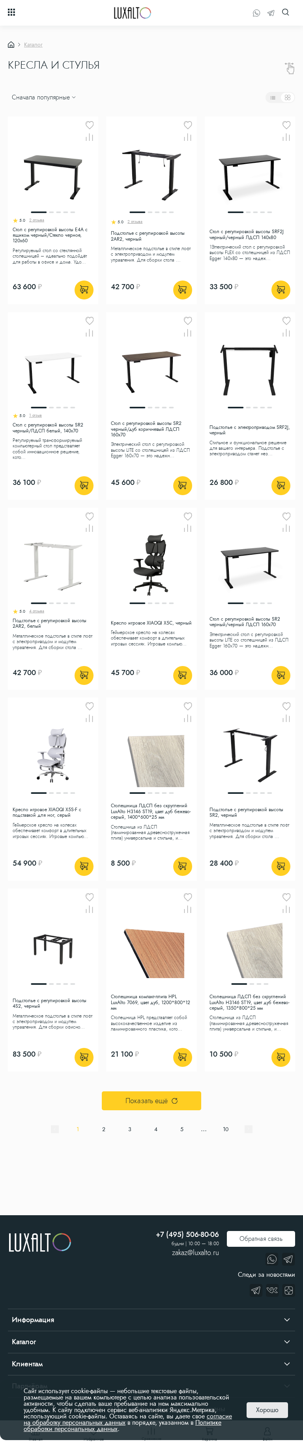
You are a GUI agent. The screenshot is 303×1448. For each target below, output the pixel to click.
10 (225, 1129)
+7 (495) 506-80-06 (187, 1234)
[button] (13, 82)
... (204, 1129)
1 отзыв (35, 415)
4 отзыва (36, 611)
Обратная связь (260, 1238)
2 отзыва (36, 220)
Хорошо (267, 1409)
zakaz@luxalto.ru (195, 1252)
